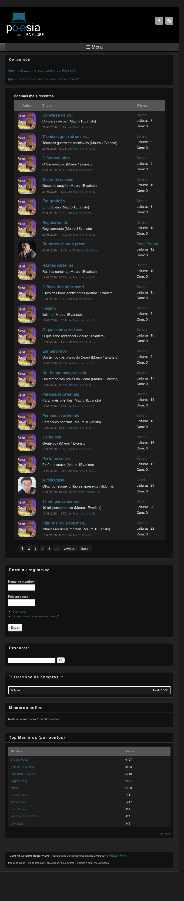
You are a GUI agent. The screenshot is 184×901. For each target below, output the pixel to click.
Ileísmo (49, 308)
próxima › (70, 548)
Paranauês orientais (60, 394)
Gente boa (51, 437)
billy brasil (17, 823)
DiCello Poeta (19, 759)
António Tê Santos (22, 767)
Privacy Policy (118, 855)
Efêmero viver (55, 351)
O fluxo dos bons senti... (64, 287)
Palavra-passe (19, 596)
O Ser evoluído (56, 158)
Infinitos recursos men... (64, 523)
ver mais (165, 833)
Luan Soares (19, 809)
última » (85, 548)
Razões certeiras (57, 265)
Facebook (159, 21)
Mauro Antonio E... (84, 127)
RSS (169, 21)
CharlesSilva (19, 795)
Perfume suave (56, 458)
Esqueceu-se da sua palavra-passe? (35, 616)
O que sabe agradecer (62, 329)
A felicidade (53, 480)
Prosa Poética (147, 243)
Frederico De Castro (86, 250)
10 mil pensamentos (60, 501)
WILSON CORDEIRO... (87, 492)
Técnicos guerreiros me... (65, 136)
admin (15, 788)
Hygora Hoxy (19, 781)
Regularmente (55, 222)
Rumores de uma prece (63, 244)
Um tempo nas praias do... (66, 372)
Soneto (142, 114)
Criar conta (19, 611)
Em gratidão (53, 201)
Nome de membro (22, 581)
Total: (156, 690)
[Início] (25, 35)
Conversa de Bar (57, 115)
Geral (141, 479)
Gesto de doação (57, 179)
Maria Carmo (19, 802)
